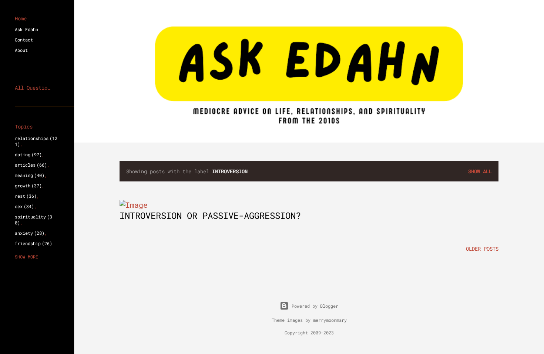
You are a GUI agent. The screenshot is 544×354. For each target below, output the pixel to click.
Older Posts (482, 248)
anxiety (28, 233)
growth (27, 185)
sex (23, 206)
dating (27, 154)
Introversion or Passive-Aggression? (210, 215)
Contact (24, 40)
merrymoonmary (330, 320)
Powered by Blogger (315, 306)
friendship (32, 243)
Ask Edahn (26, 29)
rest (24, 196)
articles (29, 165)
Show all (480, 171)
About (21, 50)
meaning (28, 175)
